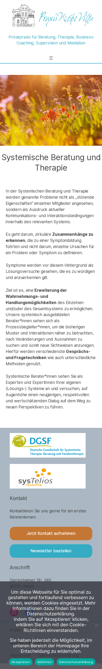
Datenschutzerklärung (76, 662)
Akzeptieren (20, 662)
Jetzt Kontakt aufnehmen (51, 533)
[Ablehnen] (96, 625)
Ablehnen (44, 662)
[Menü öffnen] (51, 58)
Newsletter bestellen (51, 550)
